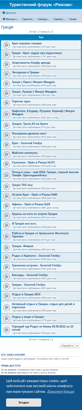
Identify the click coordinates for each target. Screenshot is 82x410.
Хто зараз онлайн (13, 354)
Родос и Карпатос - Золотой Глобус (36, 255)
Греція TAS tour (22, 185)
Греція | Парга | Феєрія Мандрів (33, 82)
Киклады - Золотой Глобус (30, 275)
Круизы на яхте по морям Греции (34, 214)
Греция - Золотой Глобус (28, 284)
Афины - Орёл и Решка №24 (31, 204)
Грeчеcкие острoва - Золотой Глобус (36, 265)
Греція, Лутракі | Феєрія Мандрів (34, 91)
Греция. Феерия (22, 246)
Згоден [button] (24, 402)
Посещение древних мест (29, 133)
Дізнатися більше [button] (60, 391)
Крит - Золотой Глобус (27, 143)
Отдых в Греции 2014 (26, 294)
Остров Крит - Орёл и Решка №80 (34, 194)
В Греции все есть (24, 223)
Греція (7, 27)
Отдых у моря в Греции (28, 316)
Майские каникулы (25, 152)
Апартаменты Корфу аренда (31, 62)
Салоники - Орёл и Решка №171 (33, 162)
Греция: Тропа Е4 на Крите (30, 123)
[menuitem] (9, 12)
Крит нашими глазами (27, 43)
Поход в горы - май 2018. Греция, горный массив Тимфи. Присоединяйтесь (45, 174)
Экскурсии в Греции (25, 72)
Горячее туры (21, 101)
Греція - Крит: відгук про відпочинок (37, 53)
